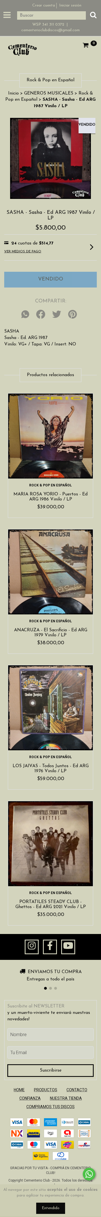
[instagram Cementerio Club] (32, 947)
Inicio (13, 93)
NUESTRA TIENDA (66, 1098)
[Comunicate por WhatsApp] (89, 1174)
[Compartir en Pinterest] (72, 315)
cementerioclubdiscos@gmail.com (50, 30)
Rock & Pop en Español (50, 485)
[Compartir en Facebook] (40, 315)
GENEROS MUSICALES (48, 93)
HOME (19, 1090)
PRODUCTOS (45, 1090)
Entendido (50, 1208)
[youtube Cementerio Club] (68, 947)
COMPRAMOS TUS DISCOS (50, 1106)
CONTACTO (76, 1090)
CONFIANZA (30, 1098)
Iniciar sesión (70, 5)
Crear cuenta (43, 5)
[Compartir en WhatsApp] (26, 315)
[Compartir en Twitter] (56, 315)
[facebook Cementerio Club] (50, 947)
